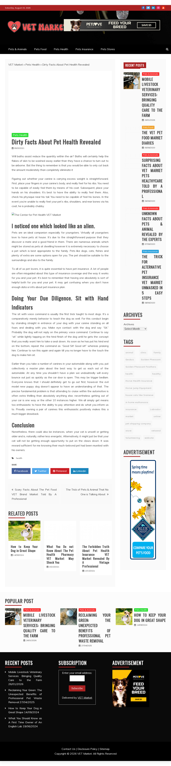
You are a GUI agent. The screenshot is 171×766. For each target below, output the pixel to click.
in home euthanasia (137, 402)
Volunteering (133, 438)
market (129, 416)
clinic (143, 352)
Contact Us (68, 749)
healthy (156, 374)
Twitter (148, 7)
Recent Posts (134, 65)
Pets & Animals (17, 49)
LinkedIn (153, 7)
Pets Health (61, 49)
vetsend (156, 430)
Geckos (130, 359)
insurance (131, 409)
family (157, 352)
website (149, 438)
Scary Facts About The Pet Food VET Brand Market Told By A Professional (34, 494)
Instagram (158, 7)
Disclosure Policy (87, 749)
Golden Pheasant (151, 359)
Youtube (163, 7)
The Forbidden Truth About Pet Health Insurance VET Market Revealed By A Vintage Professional (95, 556)
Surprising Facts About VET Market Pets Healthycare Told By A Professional (152, 178)
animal (129, 352)
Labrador (155, 409)
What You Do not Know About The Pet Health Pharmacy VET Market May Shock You (60, 554)
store (129, 430)
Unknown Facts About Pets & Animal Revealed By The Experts (152, 226)
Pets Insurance (84, 49)
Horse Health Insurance (139, 381)
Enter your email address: (77, 685)
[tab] (135, 65)
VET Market (15, 64)
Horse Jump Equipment (138, 388)
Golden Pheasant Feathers (141, 366)
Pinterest (61, 471)
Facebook (143, 7)
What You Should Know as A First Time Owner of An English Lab (25, 722)
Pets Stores (108, 49)
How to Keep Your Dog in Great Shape (24, 548)
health (19, 458)
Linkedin (80, 471)
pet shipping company (138, 423)
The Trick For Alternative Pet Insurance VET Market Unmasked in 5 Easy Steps (152, 277)
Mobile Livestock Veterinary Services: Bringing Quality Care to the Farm (152, 97)
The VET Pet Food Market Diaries (152, 138)
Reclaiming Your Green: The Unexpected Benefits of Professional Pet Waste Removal (95, 627)
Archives (129, 324)
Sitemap (105, 749)
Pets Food (40, 49)
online (157, 416)
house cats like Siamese (139, 395)
